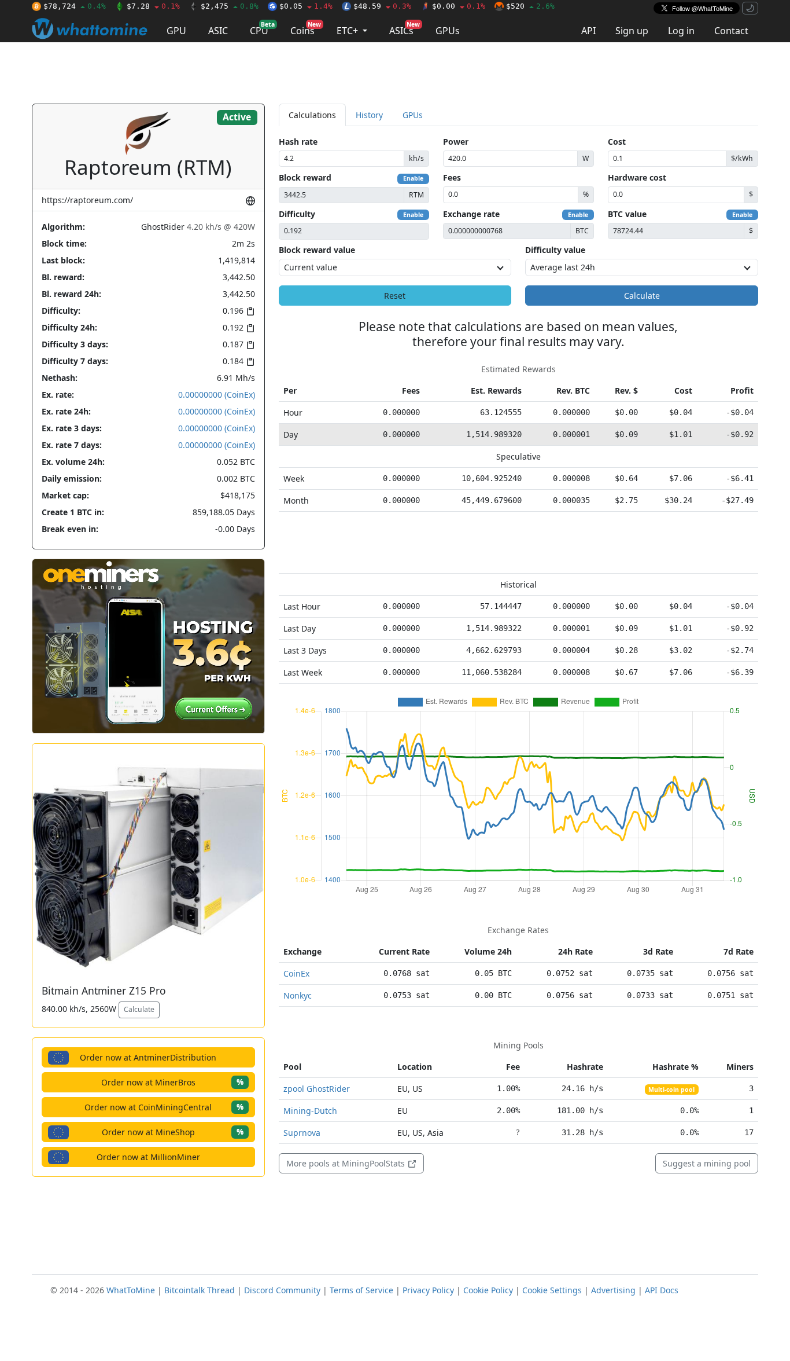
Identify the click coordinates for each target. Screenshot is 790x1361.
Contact (731, 30)
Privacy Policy (428, 1290)
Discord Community (282, 1290)
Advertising (613, 1290)
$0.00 (458, 6)
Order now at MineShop (172, 1131)
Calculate (139, 1009)
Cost (617, 141)
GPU (176, 30)
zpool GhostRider (316, 1088)
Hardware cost (637, 177)
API (588, 30)
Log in (681, 30)
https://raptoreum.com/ (87, 200)
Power (455, 141)
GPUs (447, 30)
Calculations (312, 114)
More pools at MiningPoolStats (346, 1163)
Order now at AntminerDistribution (148, 1057)
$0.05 (306, 6)
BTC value (627, 213)
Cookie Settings (552, 1290)
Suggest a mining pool (707, 1163)
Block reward (305, 177)
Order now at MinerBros (172, 1081)
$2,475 (230, 6)
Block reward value (317, 249)
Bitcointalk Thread (199, 1290)
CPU (262, 28)
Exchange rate (471, 213)
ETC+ (348, 30)
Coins (305, 28)
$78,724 (74, 6)
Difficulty (297, 213)
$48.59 (382, 6)
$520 (530, 6)
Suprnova (301, 1132)
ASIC (218, 30)
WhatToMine (130, 1290)
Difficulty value (555, 249)
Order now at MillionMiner (148, 1156)
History (369, 114)
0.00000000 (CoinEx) (216, 394)
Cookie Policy (488, 1290)
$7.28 (153, 6)
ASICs (404, 28)
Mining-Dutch (310, 1110)
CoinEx (296, 973)
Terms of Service (361, 1290)
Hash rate (298, 141)
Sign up (631, 30)
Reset (394, 295)
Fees (452, 177)
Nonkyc (297, 995)
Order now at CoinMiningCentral (163, 1106)
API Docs (661, 1290)
